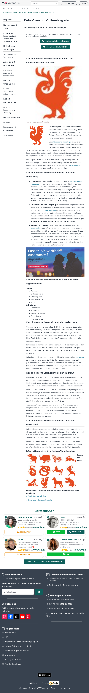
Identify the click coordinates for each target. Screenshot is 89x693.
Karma (6, 89)
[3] (11, 550)
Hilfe (7, 637)
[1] (11, 527)
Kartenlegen (8, 33)
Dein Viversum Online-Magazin (22, 9)
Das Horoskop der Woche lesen (19, 579)
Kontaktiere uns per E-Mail (61, 600)
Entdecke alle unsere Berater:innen (44, 562)
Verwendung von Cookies (17, 651)
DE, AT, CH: (61, 604)
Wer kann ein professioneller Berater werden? (66, 580)
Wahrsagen (8, 57)
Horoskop (80, 357)
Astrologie (38, 9)
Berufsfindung (9, 122)
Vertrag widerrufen (13, 660)
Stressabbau (8, 135)
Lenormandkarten (10, 36)
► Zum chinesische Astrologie (39, 500)
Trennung (7, 113)
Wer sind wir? (11, 633)
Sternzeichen (8, 76)
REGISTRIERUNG (69, 3)
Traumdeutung (9, 55)
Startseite (6, 9)
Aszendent (7, 73)
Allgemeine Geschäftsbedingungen (21, 642)
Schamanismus (9, 94)
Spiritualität (8, 91)
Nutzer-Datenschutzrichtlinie (18, 646)
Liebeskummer (9, 110)
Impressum (10, 655)
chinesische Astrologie (62, 142)
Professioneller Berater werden (63, 585)
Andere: (61, 609)
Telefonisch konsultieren (56, 41)
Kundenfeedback (13, 664)
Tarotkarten (8, 39)
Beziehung (7, 107)
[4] (53, 550)
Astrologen (75, 165)
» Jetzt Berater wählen (36, 496)
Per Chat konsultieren (56, 47)
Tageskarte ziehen (10, 41)
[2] (53, 527)
